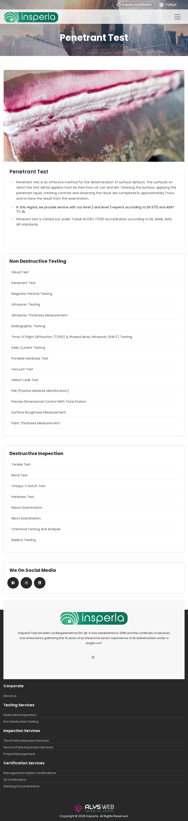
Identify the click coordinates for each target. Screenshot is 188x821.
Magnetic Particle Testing (31, 293)
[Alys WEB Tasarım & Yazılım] (94, 807)
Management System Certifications (29, 773)
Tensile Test (21, 464)
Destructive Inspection (19, 715)
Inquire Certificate (137, 4)
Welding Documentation (21, 786)
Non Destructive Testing (20, 721)
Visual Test (20, 272)
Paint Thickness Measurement (35, 423)
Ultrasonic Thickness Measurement (39, 315)
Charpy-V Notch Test (28, 486)
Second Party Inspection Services (28, 747)
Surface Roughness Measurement (38, 412)
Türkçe (171, 4)
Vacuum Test (22, 369)
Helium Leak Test (25, 380)
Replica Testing (23, 540)
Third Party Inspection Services (26, 740)
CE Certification (14, 779)
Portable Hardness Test (29, 358)
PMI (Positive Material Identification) (40, 390)
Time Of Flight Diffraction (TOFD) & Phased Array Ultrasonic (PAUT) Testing (71, 337)
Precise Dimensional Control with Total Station (48, 401)
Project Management (19, 754)
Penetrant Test (23, 283)
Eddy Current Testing (28, 347)
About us (10, 696)
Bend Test (19, 475)
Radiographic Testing (28, 326)
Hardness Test (22, 496)
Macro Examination (26, 507)
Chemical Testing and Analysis (36, 529)
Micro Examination (26, 518)
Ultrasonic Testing (25, 304)
